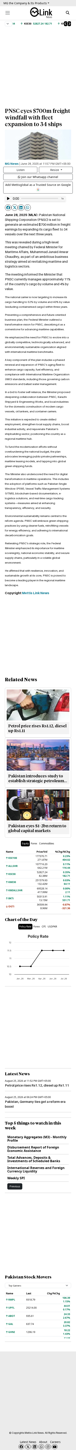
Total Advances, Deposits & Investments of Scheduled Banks (33, 1159)
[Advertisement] (38, 65)
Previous (15, 1186)
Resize (55, 170)
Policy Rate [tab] (25, 926)
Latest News (28, 1442)
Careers (55, 1442)
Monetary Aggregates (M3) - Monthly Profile (36, 1139)
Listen (21, 170)
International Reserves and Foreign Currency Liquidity (36, 1169)
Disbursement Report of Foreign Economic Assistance (33, 1149)
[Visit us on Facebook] (21, 1446)
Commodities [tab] (46, 843)
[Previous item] (65, 23)
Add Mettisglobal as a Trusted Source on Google (38, 185)
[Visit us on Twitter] (28, 1446)
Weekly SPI (16, 1178)
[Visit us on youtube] (55, 1446)
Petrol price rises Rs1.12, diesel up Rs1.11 (37, 1085)
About (43, 1442)
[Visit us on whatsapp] (41, 1446)
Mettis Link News (35, 593)
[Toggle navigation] (7, 12)
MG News (12, 163)
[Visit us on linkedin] (34, 1446)
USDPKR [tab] (52, 926)
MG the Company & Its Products (25, 3)
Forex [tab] (34, 843)
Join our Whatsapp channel (39, 177)
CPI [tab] (44, 926)
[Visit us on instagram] (48, 1446)
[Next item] (69, 23)
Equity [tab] (25, 843)
